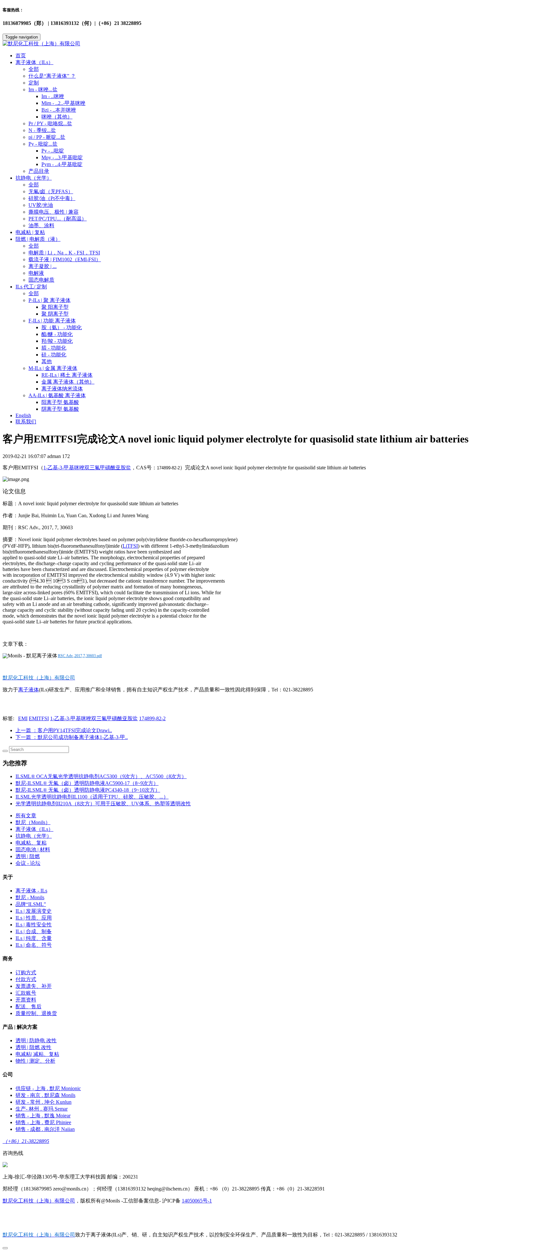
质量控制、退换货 (36, 1013)
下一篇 (72, 737)
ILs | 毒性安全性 (34, 924)
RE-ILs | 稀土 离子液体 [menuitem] (67, 375)
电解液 (36, 273)
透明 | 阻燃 (28, 856)
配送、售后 (28, 1006)
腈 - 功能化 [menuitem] (53, 348)
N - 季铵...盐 (42, 130)
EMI (22, 718)
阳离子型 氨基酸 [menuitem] (60, 402)
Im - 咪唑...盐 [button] (43, 89)
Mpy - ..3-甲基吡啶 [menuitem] (62, 157)
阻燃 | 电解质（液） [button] (38, 239)
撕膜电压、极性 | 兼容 (53, 212)
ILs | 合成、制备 (34, 931)
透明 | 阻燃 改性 (33, 1047)
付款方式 (26, 979)
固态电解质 (41, 280)
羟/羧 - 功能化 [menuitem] (57, 341)
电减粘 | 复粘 (30, 232)
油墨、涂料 (41, 225)
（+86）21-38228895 (26, 1141)
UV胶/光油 (40, 205)
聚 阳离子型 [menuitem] (55, 307)
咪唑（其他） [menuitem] (56, 116)
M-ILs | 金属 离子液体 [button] (52, 368)
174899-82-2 (152, 718)
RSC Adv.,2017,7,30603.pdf (80, 656)
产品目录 (38, 171)
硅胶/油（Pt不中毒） (51, 198)
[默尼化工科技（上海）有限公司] (279, 43)
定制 (33, 82)
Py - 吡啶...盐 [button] (43, 144)
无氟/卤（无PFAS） (50, 191)
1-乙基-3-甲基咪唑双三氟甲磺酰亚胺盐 (87, 467)
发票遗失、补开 (34, 986)
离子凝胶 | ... (42, 266)
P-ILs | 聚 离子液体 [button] (49, 300)
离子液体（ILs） (34, 829)
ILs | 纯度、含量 (34, 938)
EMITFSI (39, 718)
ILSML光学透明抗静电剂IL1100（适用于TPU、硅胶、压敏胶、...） (92, 796)
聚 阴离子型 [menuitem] (55, 314)
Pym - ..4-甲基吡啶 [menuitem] (61, 164)
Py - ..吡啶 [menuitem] (52, 150)
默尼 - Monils (30, 897)
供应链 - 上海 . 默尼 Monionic (48, 1088)
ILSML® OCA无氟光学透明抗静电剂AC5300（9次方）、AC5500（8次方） (101, 776)
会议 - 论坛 (28, 863)
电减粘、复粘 (31, 842)
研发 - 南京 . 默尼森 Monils (45, 1095)
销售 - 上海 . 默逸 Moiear (43, 1115)
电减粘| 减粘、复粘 (37, 1054)
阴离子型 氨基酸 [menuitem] (60, 409)
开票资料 (26, 999)
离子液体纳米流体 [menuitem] (62, 388)
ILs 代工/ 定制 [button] (31, 286)
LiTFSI (130, 546)
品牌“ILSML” (31, 904)
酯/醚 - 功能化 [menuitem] (57, 334)
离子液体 (28, 689)
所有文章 (26, 815)
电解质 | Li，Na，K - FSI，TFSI (64, 252)
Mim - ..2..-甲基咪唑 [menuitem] (63, 103)
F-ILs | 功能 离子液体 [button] (52, 320)
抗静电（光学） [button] (34, 178)
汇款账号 (26, 993)
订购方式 (26, 972)
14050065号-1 (197, 1200)
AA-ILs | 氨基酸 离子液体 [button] (57, 395)
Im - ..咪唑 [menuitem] (52, 96)
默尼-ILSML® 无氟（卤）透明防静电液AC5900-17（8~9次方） (87, 783)
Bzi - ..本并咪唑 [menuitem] (58, 110)
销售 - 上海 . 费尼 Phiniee (43, 1122)
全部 (33, 69)
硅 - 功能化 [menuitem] (53, 354)
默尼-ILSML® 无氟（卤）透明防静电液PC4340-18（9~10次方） (88, 790)
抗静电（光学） (34, 836)
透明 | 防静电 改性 (36, 1040)
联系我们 (26, 421)
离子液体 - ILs (31, 890)
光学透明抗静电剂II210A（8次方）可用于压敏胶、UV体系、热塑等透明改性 (103, 803)
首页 (21, 55)
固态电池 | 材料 (33, 849)
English (23, 415)
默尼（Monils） (33, 822)
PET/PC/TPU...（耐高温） (57, 218)
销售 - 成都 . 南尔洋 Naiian (45, 1129)
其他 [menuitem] (46, 361)
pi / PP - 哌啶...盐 (46, 137)
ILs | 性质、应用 (34, 918)
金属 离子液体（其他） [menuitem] (67, 382)
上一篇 (64, 730)
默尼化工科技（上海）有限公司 (39, 1200)
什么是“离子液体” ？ (52, 76)
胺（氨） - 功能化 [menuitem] (61, 327)
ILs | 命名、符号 (34, 945)
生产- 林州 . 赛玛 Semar (42, 1109)
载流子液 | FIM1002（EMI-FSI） (64, 259)
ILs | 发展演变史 (34, 911)
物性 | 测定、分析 (35, 1061)
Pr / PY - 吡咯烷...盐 (50, 123)
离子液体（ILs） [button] (34, 62)
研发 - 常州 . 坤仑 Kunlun (43, 1102)
